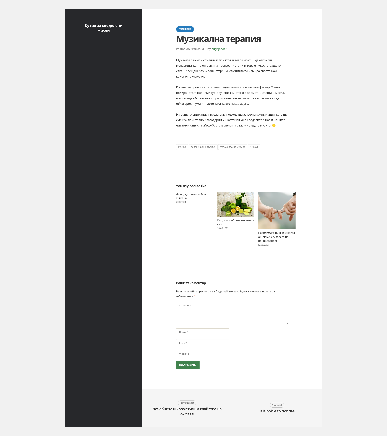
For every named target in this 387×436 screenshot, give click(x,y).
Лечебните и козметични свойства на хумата (187, 411)
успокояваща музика (232, 147)
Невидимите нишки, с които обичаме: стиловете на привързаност (276, 237)
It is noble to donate (277, 411)
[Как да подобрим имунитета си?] (236, 204)
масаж (182, 147)
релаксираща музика (203, 147)
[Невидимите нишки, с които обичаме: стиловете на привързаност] (277, 211)
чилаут (254, 147)
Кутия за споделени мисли (103, 28)
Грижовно (185, 29)
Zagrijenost (219, 49)
